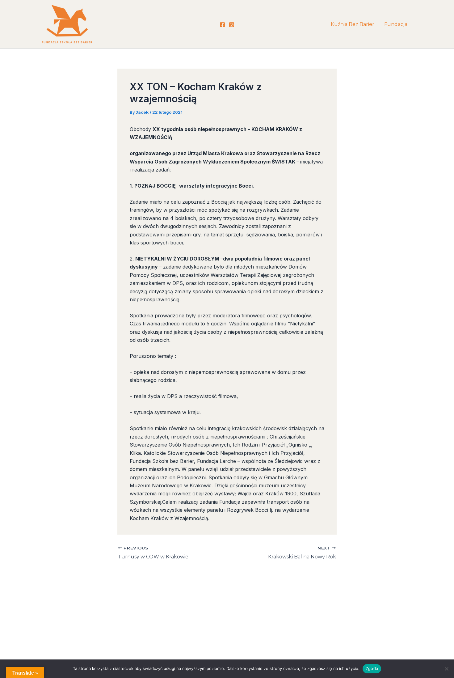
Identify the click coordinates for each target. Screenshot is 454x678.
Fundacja (395, 24)
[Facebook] (222, 25)
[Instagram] (231, 25)
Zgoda (372, 668)
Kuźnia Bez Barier (352, 24)
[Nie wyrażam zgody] (446, 669)
